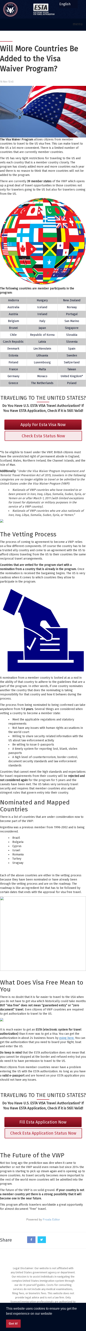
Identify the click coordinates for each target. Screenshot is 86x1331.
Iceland (42, 307)
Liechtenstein (42, 348)
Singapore (71, 328)
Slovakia (71, 335)
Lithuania (42, 355)
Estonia (13, 355)
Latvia (42, 342)
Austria (13, 314)
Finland (13, 362)
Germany (13, 376)
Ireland (42, 314)
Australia (13, 307)
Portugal (72, 314)
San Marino (71, 321)
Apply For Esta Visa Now (43, 424)
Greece (13, 383)
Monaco (42, 376)
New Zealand (71, 300)
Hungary (42, 300)
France (13, 369)
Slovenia (71, 342)
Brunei (13, 328)
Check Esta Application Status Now (43, 1133)
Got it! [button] (13, 1323)
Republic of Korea (42, 335)
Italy (42, 321)
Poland (71, 383)
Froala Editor (51, 1219)
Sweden (72, 355)
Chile (13, 335)
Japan (42, 328)
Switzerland (72, 362)
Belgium (13, 321)
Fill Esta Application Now (42, 1122)
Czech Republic (13, 342)
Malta (42, 369)
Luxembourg (42, 362)
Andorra (13, 300)
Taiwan (71, 369)
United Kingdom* (72, 376)
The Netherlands (42, 383)
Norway (72, 307)
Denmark (13, 348)
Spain (71, 348)
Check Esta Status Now (43, 435)
